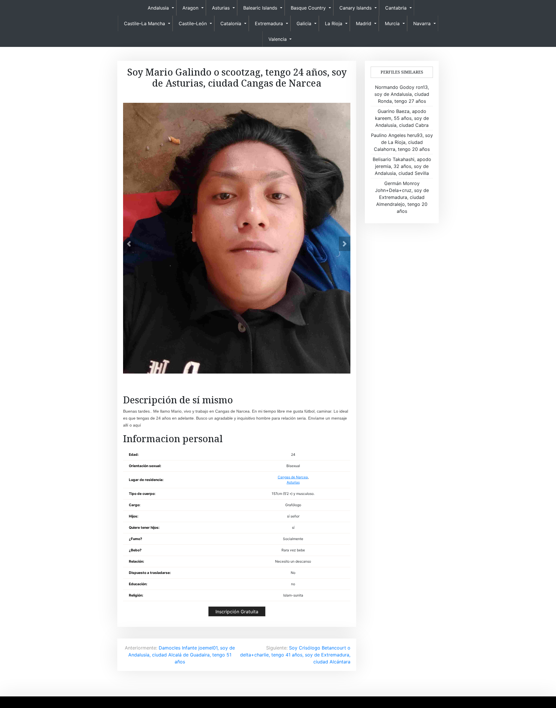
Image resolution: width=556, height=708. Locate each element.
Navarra (422, 23)
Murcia (392, 23)
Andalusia (158, 8)
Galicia (304, 23)
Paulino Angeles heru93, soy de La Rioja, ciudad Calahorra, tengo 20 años (402, 142)
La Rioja (333, 23)
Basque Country (308, 8)
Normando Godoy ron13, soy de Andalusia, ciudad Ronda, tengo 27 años (401, 94)
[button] (129, 244)
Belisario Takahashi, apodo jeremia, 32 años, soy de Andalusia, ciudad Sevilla (402, 166)
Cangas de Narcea (293, 477)
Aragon (190, 8)
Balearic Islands (260, 8)
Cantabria (396, 8)
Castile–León (193, 23)
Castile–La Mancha (144, 23)
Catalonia (230, 23)
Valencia (277, 39)
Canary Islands (355, 8)
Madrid (363, 23)
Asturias (221, 8)
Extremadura (269, 23)
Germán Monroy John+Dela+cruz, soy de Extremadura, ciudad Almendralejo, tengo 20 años (402, 197)
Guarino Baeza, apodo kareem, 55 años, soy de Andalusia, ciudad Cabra (402, 118)
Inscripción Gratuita (236, 611)
